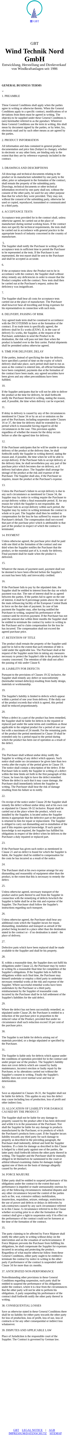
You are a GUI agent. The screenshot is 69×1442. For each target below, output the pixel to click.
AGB (52, 1430)
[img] (34, 54)
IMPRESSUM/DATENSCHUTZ (28, 1433)
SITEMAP (56, 1433)
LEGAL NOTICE (32, 1430)
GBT (16, 1430)
